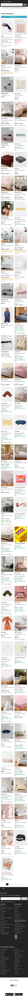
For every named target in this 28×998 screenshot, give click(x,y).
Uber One (2, 930)
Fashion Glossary (18, 914)
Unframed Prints (18, 965)
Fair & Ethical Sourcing (19, 931)
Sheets (2, 954)
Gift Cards (16, 912)
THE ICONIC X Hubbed (5, 932)
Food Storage (17, 962)
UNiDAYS (2, 929)
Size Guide (17, 911)
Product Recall (17, 917)
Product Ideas (17, 916)
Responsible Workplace (19, 924)
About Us (2, 906)
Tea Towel (2, 968)
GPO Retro (17, 952)
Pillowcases (3, 950)
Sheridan (16, 949)
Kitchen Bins (17, 959)
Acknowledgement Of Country (6, 908)
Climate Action (17, 932)
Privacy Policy (3, 922)
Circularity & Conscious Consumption (19, 929)
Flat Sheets (3, 962)
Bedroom (10, 10)
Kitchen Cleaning (18, 957)
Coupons (2, 919)
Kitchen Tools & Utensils (5, 970)
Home (6, 10)
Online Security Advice (5, 927)
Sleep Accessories (4, 949)
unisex (2, 10)
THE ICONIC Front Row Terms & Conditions (7, 925)
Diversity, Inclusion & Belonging (21, 926)
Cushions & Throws (18, 968)
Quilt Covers (3, 952)
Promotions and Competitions (6, 917)
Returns (16, 909)
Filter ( (13, 16)
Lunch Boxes (3, 972)
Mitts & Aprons (17, 960)
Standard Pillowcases (5, 959)
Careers (2, 916)
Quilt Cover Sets (4, 965)
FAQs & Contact (18, 906)
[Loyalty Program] (25, 4)
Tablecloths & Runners (19, 955)
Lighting (16, 967)
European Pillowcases (5, 957)
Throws (16, 972)
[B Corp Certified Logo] (21, 937)
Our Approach (17, 923)
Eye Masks (3, 955)
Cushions (16, 970)
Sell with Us (3, 912)
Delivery (16, 908)
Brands (2, 909)
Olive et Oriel (17, 954)
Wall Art (16, 963)
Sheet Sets (3, 960)
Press (2, 914)
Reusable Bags (3, 973)
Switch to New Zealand (19, 919)
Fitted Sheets (3, 963)
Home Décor (17, 973)
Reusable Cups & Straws (19, 950)
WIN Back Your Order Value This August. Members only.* (14, 7)
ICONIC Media (3, 911)
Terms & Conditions (4, 921)
